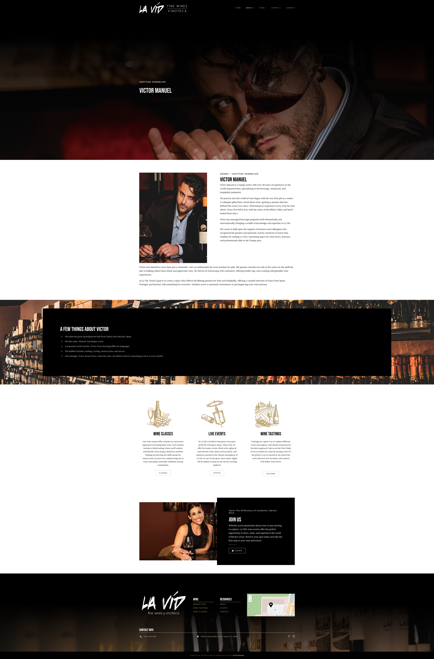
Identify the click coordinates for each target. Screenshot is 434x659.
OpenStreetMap (289, 615)
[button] (271, 605)
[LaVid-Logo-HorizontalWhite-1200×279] (163, 3)
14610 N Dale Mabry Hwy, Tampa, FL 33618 (219, 636)
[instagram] (293, 636)
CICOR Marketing (238, 655)
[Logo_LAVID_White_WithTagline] (163, 587)
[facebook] (289, 636)
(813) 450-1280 (150, 636)
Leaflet (280, 615)
